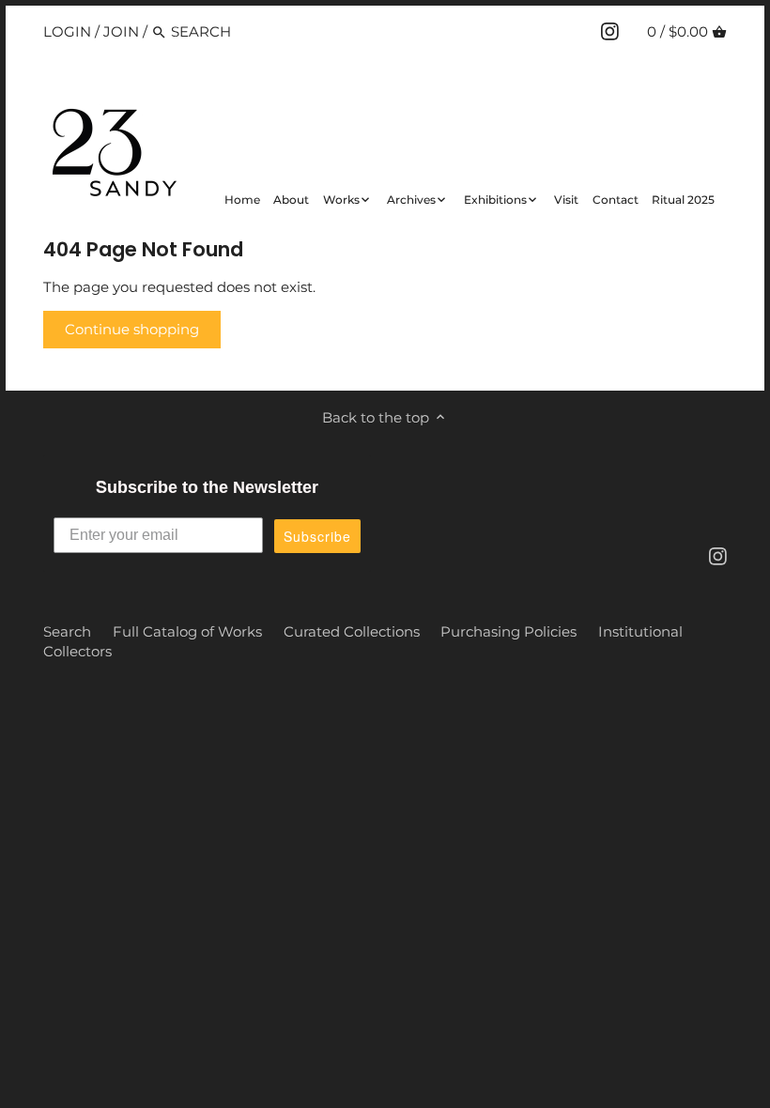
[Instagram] (610, 31)
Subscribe (317, 536)
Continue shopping (132, 329)
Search (67, 631)
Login (67, 31)
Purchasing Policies (508, 631)
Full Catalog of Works (187, 631)
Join (121, 31)
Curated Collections (352, 631)
